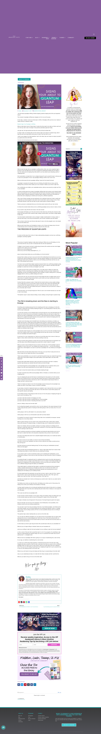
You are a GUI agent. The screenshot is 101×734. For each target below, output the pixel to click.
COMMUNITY (71, 37)
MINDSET (44, 110)
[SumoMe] (1, 378)
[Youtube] (19, 602)
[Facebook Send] (1, 372)
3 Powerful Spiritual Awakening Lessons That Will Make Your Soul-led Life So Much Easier (74, 346)
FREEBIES (54, 37)
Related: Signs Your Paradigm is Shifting (26, 124)
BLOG (36, 37)
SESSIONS (53, 38)
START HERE (29, 37)
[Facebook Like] (1, 358)
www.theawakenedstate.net (24, 599)
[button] (18, 684)
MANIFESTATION (37, 110)
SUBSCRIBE (54, 644)
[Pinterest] (24, 602)
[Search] (81, 149)
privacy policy (52, 649)
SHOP (47, 38)
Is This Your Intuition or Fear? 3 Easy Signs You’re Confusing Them (73, 366)
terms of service (45, 649)
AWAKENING (45, 37)
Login (60, 692)
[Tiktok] (21, 602)
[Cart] (94, 34)
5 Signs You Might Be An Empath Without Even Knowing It (73, 281)
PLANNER (62, 37)
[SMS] (1, 375)
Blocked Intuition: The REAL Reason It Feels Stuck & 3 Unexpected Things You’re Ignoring (73, 302)
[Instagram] (29, 602)
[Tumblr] (1, 367)
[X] (1, 364)
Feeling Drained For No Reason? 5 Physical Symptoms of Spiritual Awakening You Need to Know (74, 259)
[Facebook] (1, 361)
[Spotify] (26, 602)
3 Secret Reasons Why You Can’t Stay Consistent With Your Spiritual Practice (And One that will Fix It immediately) (74, 324)
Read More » (68, 264)
